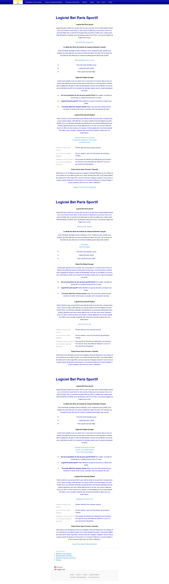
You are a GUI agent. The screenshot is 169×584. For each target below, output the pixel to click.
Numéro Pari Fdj (84, 142)
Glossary (58, 560)
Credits (85, 574)
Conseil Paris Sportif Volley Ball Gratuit (84, 544)
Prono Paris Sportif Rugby (84, 452)
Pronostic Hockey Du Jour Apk (84, 447)
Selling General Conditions (64, 556)
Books (92, 2)
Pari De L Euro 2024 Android (84, 450)
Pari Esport (84, 244)
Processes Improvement (72, 2)
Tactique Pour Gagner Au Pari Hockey (84, 140)
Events (110, 2)
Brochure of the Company (63, 554)
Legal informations (94, 574)
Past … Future (101, 2)
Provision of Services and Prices (66, 558)
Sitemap (78, 574)
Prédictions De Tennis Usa (84, 499)
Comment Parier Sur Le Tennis (84, 137)
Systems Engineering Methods (53, 2)
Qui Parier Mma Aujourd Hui (84, 42)
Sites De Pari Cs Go (84, 324)
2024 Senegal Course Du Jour (84, 60)
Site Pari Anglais (84, 247)
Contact (72, 574)
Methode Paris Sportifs (84, 227)
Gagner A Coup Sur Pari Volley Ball (84, 187)
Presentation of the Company (33, 2)
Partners (84, 2)
